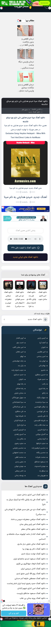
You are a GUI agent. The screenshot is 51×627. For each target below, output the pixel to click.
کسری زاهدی (19, 434)
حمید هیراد (41, 379)
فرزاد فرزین (42, 429)
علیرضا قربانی (19, 420)
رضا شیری (42, 388)
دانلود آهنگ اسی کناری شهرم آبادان (31, 588)
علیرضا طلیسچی (40, 420)
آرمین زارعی (41, 338)
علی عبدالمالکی (18, 407)
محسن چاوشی (18, 448)
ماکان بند (20, 439)
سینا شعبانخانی (18, 402)
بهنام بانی (42, 365)
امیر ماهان (20, 352)
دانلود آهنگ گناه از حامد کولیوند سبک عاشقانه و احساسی (26, 537)
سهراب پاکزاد (41, 397)
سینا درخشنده (40, 402)
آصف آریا (42, 342)
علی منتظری (19, 411)
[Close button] (49, 8)
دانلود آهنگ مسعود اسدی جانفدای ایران (29, 558)
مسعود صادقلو (40, 462)
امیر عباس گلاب (18, 347)
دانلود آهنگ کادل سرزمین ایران (33, 568)
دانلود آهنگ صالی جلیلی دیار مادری (31, 544)
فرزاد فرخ (20, 425)
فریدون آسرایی (18, 429)
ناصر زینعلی (19, 471)
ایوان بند (42, 361)
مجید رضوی (19, 443)
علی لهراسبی (41, 411)
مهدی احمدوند (40, 466)
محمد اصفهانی (18, 452)
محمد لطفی (19, 457)
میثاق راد (42, 471)
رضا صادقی (20, 388)
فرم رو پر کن (13, 613)
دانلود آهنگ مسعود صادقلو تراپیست (31, 593)
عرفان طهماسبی (40, 407)
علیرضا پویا (20, 416)
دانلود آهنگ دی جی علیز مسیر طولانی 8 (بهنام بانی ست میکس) (25, 512)
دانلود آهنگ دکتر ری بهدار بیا (34, 549)
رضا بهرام (20, 384)
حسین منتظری (40, 374)
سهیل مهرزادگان (18, 397)
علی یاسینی (42, 416)
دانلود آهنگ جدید (35, 319)
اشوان (43, 347)
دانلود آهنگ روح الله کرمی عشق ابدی (31, 573)
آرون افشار (20, 338)
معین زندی (19, 462)
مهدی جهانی (19, 466)
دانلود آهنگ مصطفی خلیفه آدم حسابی (30, 578)
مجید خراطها (41, 443)
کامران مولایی (41, 434)
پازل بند (21, 365)
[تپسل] (2, 207)
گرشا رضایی (41, 439)
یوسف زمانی (19, 475)
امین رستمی (41, 356)
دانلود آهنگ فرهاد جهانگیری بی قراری (31, 563)
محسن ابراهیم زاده (39, 448)
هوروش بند (41, 475)
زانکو (44, 393)
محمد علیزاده (40, 457)
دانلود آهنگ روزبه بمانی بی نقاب (33, 598)
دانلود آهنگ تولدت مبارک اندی (33, 553)
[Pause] (30, 613)
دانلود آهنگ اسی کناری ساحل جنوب (31, 494)
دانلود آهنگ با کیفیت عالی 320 (23, 247)
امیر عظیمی (41, 352)
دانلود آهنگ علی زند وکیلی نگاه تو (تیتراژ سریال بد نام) (25, 502)
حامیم (43, 370)
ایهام (22, 356)
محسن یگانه (41, 452)
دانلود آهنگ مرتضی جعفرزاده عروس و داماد (28, 519)
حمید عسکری (19, 374)
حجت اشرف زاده (18, 370)
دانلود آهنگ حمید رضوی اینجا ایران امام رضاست (26, 583)
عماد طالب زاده (40, 425)
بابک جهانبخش (18, 361)
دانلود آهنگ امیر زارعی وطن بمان (33, 524)
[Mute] (33, 613)
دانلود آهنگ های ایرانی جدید (25, 257)
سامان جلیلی (19, 393)
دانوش (21, 379)
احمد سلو (20, 342)
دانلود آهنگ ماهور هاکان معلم (33, 529)
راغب (44, 384)
